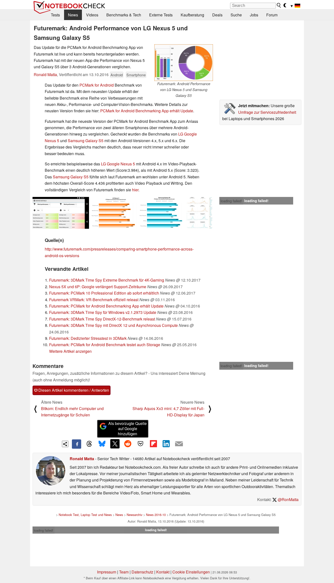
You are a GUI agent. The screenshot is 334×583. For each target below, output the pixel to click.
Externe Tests (161, 15)
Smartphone (136, 74)
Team (124, 572)
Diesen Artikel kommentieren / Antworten (73, 390)
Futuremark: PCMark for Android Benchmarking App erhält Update (106, 306)
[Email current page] (179, 444)
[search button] (279, 5)
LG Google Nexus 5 (118, 164)
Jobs (254, 15)
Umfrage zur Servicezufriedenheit (267, 112)
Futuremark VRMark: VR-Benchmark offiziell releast (93, 299)
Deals (217, 15)
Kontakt (162, 572)
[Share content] (65, 444)
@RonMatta (288, 499)
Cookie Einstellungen (191, 572)
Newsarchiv (134, 514)
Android (117, 74)
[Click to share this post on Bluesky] (102, 444)
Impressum (106, 572)
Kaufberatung (192, 15)
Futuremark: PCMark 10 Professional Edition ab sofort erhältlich (104, 293)
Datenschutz (142, 572)
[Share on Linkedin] (166, 443)
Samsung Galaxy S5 (85, 140)
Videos (92, 15)
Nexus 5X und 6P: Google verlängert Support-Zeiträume (97, 286)
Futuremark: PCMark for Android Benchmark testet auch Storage (104, 344)
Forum (272, 15)
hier (135, 190)
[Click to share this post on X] (115, 443)
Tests (55, 15)
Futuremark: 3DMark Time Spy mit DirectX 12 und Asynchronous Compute (113, 325)
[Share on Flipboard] (153, 443)
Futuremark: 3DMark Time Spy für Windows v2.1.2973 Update (102, 312)
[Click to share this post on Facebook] (76, 444)
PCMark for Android (96, 85)
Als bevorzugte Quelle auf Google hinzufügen (127, 428)
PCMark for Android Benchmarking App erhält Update (146, 111)
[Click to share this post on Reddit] (127, 443)
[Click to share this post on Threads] (89, 444)
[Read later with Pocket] (140, 443)
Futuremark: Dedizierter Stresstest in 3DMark (88, 338)
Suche (236, 15)
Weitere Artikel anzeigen (70, 351)
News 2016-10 (156, 514)
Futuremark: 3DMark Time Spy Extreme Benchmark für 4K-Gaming (106, 280)
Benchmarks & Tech (123, 15)
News (73, 15)
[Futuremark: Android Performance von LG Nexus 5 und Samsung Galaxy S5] (183, 62)
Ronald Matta (45, 74)
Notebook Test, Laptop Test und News (85, 514)
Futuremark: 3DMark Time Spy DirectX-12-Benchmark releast (102, 319)
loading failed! (231, 200)
